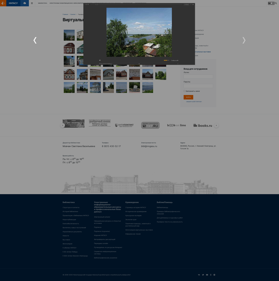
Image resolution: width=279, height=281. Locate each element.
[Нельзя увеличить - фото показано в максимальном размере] (191, 4)
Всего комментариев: (105, 63)
